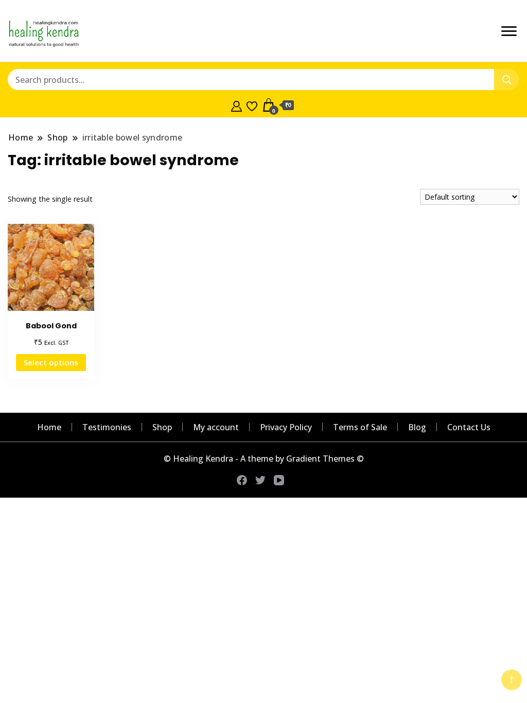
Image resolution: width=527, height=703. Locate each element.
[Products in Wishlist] (252, 105)
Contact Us (468, 427)
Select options (51, 362)
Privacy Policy (286, 427)
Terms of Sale (360, 427)
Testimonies (106, 427)
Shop (162, 427)
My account (216, 427)
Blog (417, 427)
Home (49, 427)
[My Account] (236, 105)
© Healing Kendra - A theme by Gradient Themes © (264, 458)
